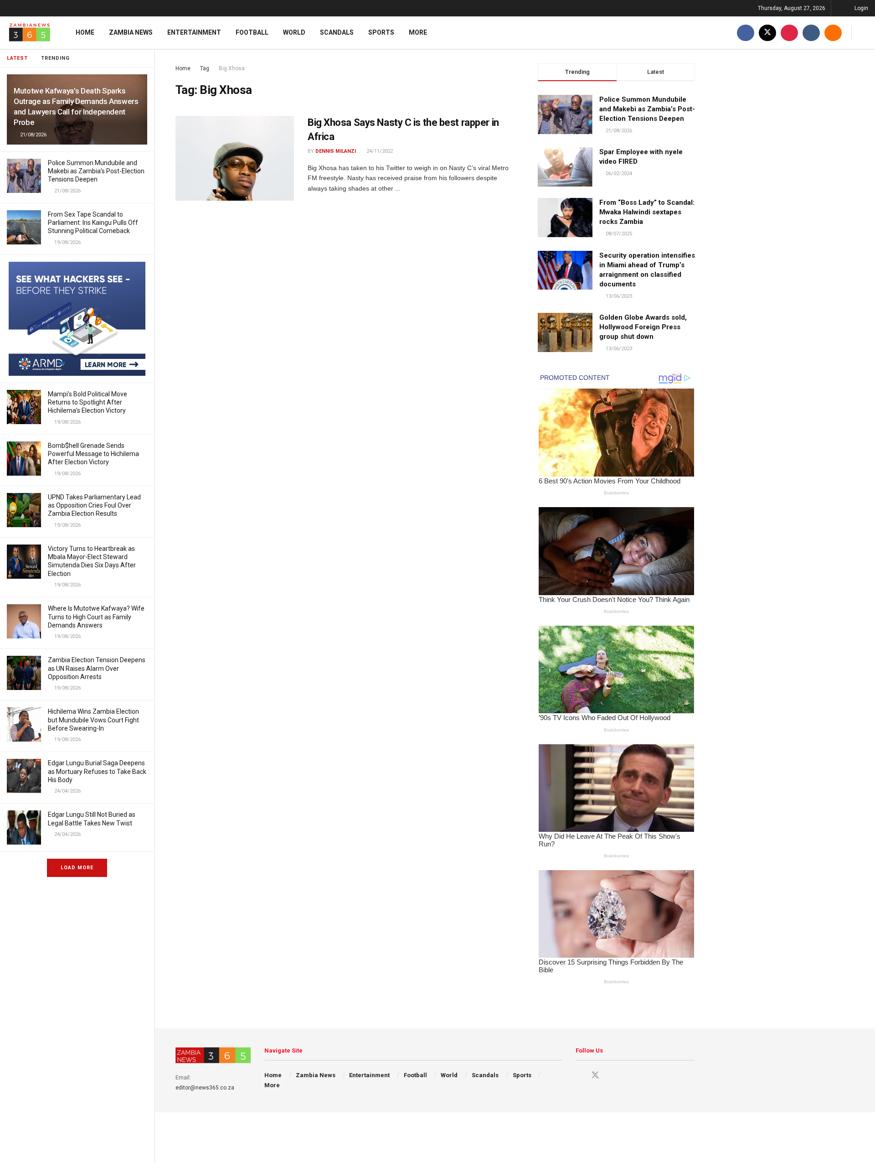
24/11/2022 (379, 151)
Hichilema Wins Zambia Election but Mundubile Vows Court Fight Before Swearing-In (93, 719)
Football (252, 32)
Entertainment (194, 32)
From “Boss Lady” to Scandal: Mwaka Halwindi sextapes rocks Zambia (647, 212)
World (294, 32)
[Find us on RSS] (833, 32)
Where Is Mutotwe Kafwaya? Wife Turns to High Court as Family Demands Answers (96, 616)
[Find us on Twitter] (767, 32)
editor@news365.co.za (204, 1087)
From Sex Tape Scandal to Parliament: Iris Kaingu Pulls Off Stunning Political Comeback (93, 222)
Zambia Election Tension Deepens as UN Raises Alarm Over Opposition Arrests (96, 668)
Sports (381, 32)
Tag (204, 68)
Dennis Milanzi (335, 151)
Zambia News (131, 32)
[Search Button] (864, 32)
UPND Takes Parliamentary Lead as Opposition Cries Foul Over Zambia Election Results (94, 505)
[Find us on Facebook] (745, 32)
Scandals (337, 32)
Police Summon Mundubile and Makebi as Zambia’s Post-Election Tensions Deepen (96, 171)
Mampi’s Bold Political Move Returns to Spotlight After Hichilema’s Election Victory (87, 402)
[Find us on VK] (811, 32)
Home (85, 32)
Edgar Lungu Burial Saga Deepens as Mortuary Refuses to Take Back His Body (97, 771)
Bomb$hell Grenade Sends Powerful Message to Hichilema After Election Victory (93, 454)
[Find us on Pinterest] (789, 32)
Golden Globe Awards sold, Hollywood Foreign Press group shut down (643, 327)
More (418, 32)
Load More (77, 868)
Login (860, 8)
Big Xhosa (232, 68)
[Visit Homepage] (29, 32)
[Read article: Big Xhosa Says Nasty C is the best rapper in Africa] (234, 158)
